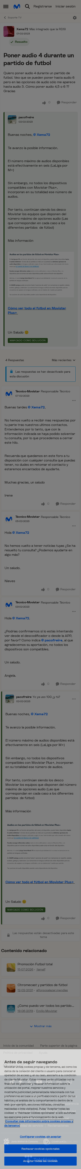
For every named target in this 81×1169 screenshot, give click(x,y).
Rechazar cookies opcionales (40, 1148)
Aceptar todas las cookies (40, 1161)
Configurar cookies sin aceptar (40, 1136)
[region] (40, 1109)
